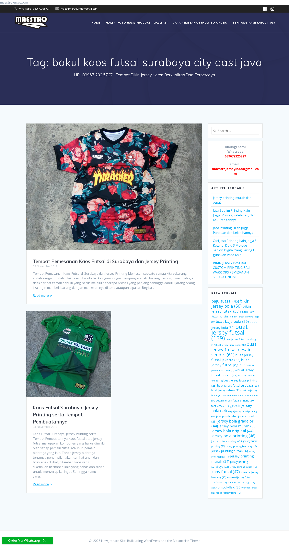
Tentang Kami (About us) (254, 22)
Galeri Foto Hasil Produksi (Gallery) (137, 22)
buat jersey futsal (229, 332)
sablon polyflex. (226, 487)
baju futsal (225, 301)
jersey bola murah (237, 426)
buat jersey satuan (226, 390)
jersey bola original (232, 431)
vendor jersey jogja (228, 492)
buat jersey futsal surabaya (238, 385)
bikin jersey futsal (231, 309)
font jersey (220, 406)
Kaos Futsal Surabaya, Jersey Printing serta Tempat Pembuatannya (65, 415)
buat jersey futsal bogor (231, 344)
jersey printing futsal (229, 451)
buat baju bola (232, 321)
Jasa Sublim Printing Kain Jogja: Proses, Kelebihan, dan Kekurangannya (234, 215)
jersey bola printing (233, 435)
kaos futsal (225, 471)
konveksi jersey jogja (241, 482)
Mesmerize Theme (186, 541)
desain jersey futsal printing (235, 400)
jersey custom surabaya (226, 441)
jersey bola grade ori (232, 423)
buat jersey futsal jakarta (232, 357)
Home (96, 22)
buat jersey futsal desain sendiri (233, 349)
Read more (41, 295)
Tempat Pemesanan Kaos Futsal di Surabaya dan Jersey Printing (105, 261)
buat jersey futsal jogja (230, 362)
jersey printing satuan (243, 466)
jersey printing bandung (241, 446)
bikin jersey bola (230, 303)
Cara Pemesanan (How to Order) (200, 22)
